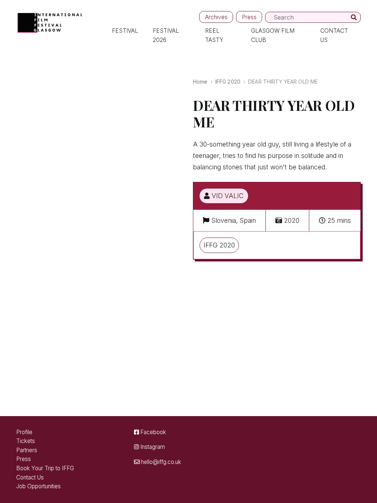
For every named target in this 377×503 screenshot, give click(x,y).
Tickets (25, 440)
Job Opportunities (38, 486)
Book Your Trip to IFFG (45, 468)
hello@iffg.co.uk (160, 461)
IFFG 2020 (227, 81)
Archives (216, 17)
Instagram (152, 446)
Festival (125, 30)
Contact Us (30, 477)
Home (200, 81)
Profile (24, 432)
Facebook (152, 432)
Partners (26, 450)
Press (249, 17)
